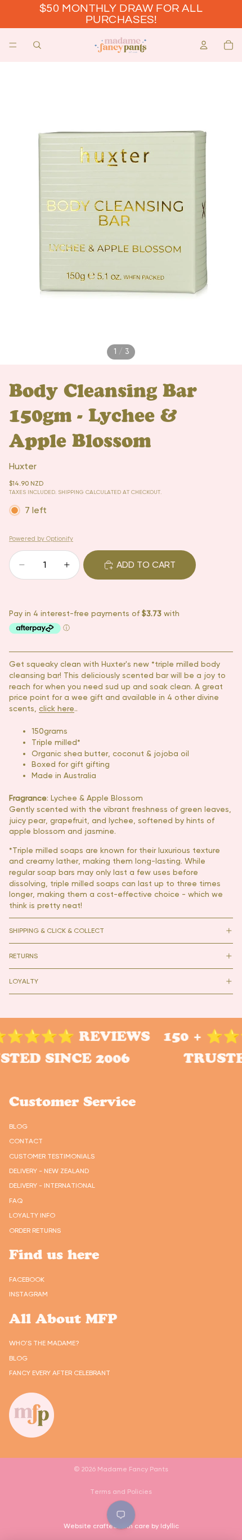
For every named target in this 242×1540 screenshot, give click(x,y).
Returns (23, 956)
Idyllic (169, 1526)
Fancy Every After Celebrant (59, 1373)
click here (56, 708)
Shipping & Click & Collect (56, 931)
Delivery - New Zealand (49, 1171)
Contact (26, 1141)
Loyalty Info (32, 1215)
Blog (18, 1126)
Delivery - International (52, 1185)
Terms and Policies (121, 1492)
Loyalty (23, 981)
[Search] (37, 45)
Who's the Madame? (44, 1343)
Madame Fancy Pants (132, 1469)
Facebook (26, 1279)
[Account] (203, 45)
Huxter (23, 466)
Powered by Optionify (41, 538)
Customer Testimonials (52, 1156)
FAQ (16, 1201)
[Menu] (13, 45)
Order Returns (35, 1230)
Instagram (28, 1294)
